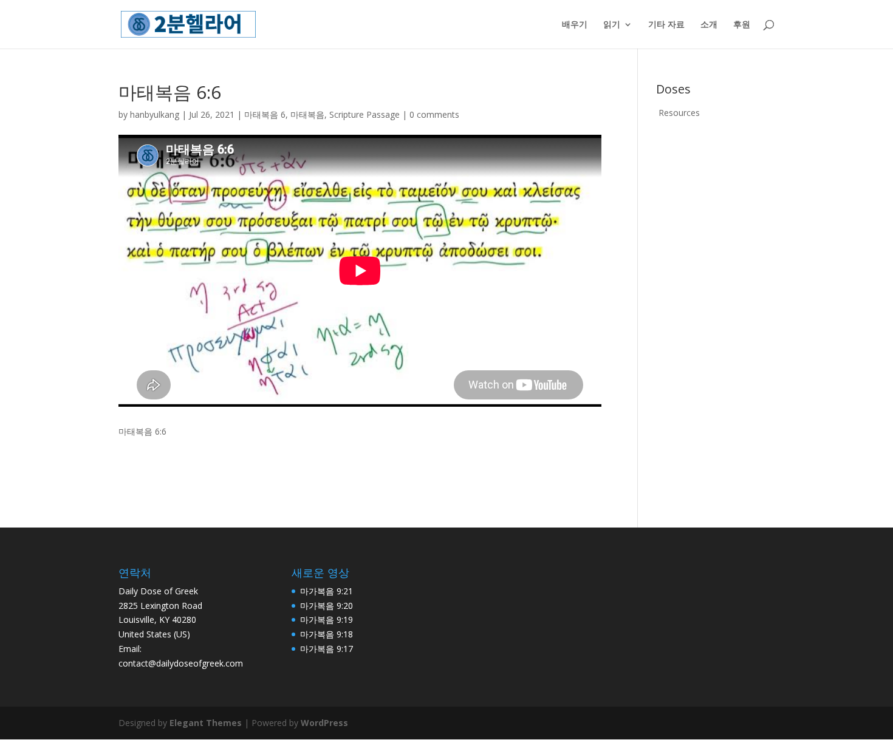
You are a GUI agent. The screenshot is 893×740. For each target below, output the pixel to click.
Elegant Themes (205, 722)
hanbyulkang (154, 114)
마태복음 (307, 114)
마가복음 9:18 (326, 634)
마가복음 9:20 (326, 605)
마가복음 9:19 (326, 619)
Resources (679, 112)
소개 (708, 25)
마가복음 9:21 (326, 591)
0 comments (434, 114)
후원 (741, 25)
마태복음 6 (265, 114)
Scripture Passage (364, 114)
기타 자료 (666, 25)
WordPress (324, 722)
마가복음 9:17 (326, 648)
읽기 (611, 25)
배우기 (574, 25)
